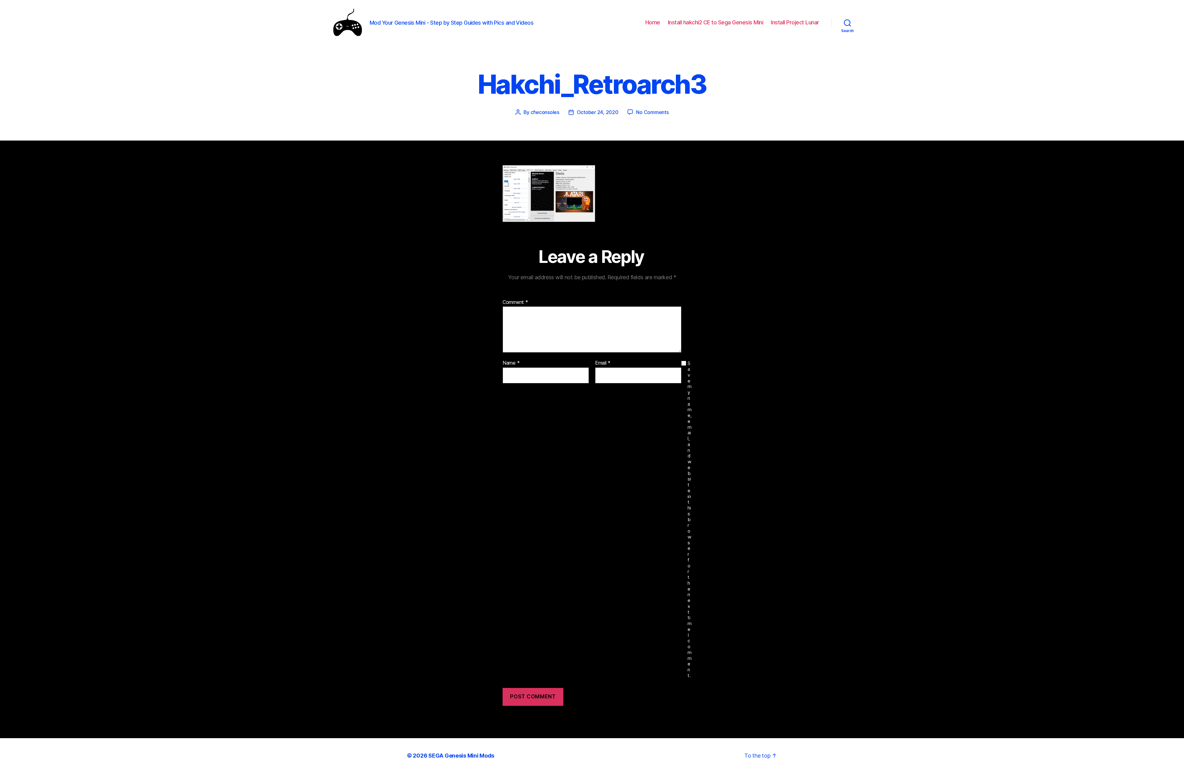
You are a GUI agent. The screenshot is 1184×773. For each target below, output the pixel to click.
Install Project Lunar (795, 22)
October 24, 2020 (598, 112)
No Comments (652, 112)
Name (511, 363)
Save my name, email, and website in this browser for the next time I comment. (690, 519)
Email (602, 363)
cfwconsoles (545, 112)
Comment (515, 302)
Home (652, 22)
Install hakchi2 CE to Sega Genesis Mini (715, 22)
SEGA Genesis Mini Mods (461, 755)
